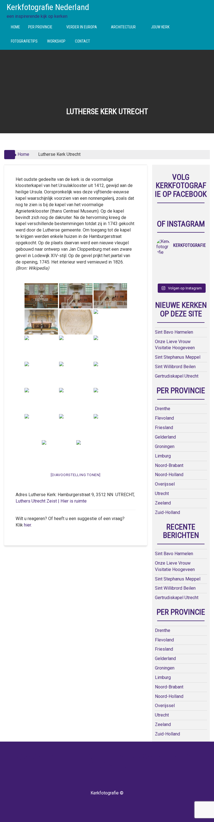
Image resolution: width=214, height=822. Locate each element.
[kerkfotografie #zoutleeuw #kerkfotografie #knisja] (162, 262)
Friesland (164, 427)
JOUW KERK (160, 27)
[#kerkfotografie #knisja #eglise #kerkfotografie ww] (174, 277)
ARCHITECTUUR (123, 27)
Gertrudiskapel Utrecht (176, 376)
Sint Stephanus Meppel (177, 357)
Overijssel (165, 484)
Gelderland (165, 437)
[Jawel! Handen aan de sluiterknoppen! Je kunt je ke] (162, 270)
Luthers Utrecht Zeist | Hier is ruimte (51, 501)
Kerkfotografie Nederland (48, 7)
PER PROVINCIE (40, 27)
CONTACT (82, 41)
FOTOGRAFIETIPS (24, 41)
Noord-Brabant (169, 465)
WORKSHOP (56, 41)
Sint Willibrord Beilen (175, 366)
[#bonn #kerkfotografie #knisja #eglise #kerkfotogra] (174, 270)
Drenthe (162, 408)
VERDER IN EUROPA (81, 27)
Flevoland (164, 418)
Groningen (164, 446)
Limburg (163, 456)
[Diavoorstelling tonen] (75, 475)
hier (27, 525)
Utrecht (162, 493)
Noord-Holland (169, 474)
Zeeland (163, 503)
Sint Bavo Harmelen (174, 332)
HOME (15, 27)
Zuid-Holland (167, 512)
